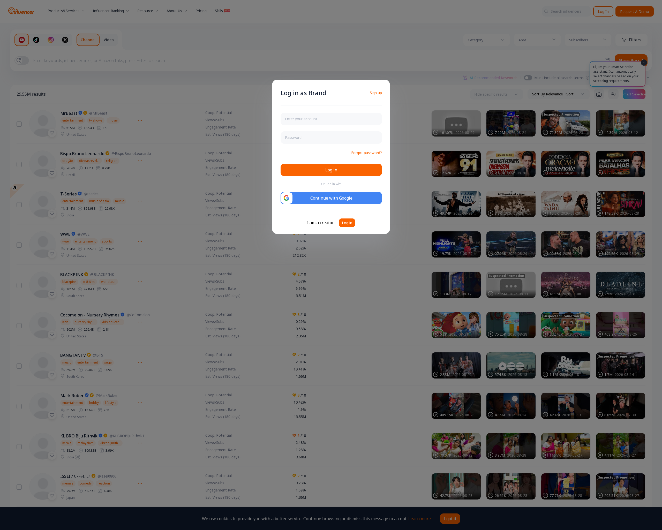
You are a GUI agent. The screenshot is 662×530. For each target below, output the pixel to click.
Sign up (376, 92)
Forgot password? (366, 152)
